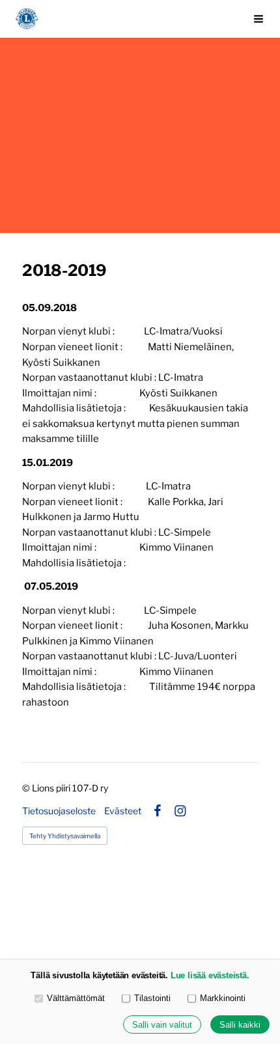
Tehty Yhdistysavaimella (64, 836)
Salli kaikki (239, 1025)
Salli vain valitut (162, 1025)
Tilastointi (152, 998)
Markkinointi (222, 998)
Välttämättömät (76, 998)
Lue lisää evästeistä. (210, 975)
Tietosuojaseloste (59, 811)
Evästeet (122, 811)
